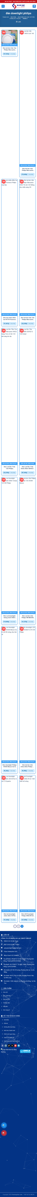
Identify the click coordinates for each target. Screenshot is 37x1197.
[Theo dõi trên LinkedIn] (18, 1045)
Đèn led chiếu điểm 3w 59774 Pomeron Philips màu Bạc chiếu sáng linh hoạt (9, 318)
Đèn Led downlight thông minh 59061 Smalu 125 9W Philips (9, 617)
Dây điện (5, 1006)
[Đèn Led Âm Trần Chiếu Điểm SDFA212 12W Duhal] (27, 396)
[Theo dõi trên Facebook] (2, 1045)
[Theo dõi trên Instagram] (5, 1045)
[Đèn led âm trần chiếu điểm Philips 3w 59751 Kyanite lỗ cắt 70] (27, 694)
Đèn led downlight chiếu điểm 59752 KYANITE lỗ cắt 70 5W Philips (9, 915)
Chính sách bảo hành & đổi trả (12, 1041)
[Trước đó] (15, 926)
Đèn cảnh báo (7, 995)
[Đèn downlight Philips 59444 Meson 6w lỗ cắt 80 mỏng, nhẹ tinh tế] (9, 694)
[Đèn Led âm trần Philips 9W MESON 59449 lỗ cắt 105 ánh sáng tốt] (27, 545)
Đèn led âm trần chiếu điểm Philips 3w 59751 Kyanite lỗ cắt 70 (27, 766)
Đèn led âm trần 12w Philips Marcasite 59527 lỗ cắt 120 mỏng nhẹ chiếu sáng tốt (27, 318)
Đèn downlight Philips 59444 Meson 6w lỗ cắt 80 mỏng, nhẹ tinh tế (10, 766)
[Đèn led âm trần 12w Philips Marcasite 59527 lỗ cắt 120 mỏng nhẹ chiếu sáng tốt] (27, 247)
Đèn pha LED (6, 999)
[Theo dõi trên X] (12, 1045)
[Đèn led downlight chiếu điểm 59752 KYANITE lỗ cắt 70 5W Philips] (9, 843)
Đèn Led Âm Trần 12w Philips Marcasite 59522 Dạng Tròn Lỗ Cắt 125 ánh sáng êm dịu (9, 468)
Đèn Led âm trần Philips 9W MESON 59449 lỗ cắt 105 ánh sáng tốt (27, 617)
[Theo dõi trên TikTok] (9, 1045)
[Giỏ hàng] (34, 6)
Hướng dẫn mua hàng (9, 1027)
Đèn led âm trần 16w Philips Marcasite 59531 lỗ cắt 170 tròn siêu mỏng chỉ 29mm (9, 49)
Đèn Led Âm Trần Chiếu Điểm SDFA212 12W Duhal (27, 468)
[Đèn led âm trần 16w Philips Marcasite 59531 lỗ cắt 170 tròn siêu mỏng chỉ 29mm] (9, 38)
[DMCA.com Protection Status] (25, 1051)
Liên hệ (6, 1023)
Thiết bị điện (6, 1003)
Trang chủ (5, 17)
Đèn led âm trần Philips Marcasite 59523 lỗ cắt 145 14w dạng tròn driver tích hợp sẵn (27, 169)
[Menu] (3, 6)
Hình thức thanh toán (9, 1030)
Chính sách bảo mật (9, 1037)
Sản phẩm (13, 17)
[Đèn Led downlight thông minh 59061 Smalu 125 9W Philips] (9, 545)
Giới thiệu (6, 1020)
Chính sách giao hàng (9, 1034)
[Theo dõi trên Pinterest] (15, 1045)
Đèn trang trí (6, 1010)
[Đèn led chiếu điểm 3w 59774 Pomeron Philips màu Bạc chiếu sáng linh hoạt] (9, 247)
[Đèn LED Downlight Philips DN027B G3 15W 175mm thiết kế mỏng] (27, 843)
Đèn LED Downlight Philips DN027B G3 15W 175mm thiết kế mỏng (27, 915)
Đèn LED (5, 992)
